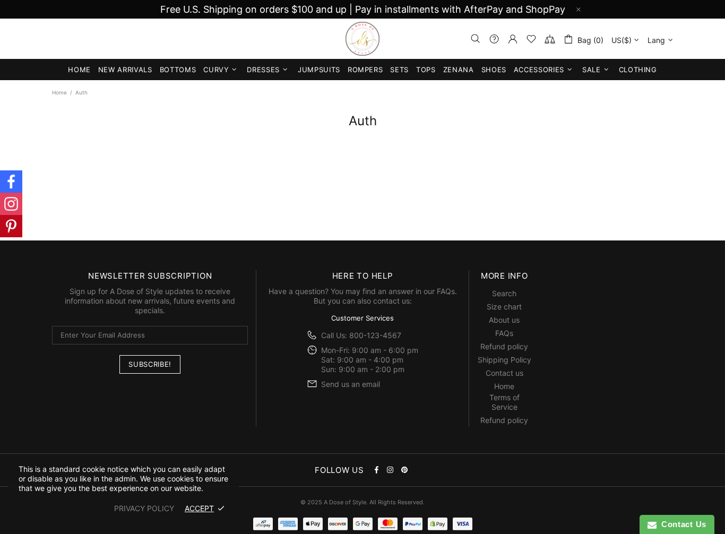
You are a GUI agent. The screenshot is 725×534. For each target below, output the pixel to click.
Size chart (504, 306)
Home (59, 92)
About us (504, 319)
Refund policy (504, 346)
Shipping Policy (504, 359)
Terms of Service (504, 402)
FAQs (446, 291)
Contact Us (681, 524)
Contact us (504, 372)
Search (504, 293)
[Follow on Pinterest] (11, 226)
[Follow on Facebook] (11, 181)
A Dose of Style (362, 39)
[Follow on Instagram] (11, 204)
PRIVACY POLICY (144, 508)
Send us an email (350, 384)
